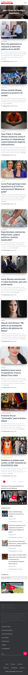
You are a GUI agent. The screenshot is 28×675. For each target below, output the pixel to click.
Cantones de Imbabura (7, 457)
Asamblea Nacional (6, 413)
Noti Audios (5, 637)
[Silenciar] (22, 503)
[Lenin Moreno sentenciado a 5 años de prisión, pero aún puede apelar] (14, 264)
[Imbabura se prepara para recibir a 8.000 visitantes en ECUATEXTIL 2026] (14, 445)
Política (3, 181)
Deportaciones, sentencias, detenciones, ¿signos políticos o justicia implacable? (18, 543)
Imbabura (3, 367)
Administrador (13, 521)
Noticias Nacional (7, 630)
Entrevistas (5, 641)
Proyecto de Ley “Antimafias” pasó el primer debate (13, 418)
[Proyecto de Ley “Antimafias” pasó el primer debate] (14, 401)
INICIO (7, 664)
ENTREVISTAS (14, 667)
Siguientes (20, 481)
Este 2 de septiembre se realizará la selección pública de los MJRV (11, 46)
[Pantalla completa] (25, 503)
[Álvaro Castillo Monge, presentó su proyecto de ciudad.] (14, 75)
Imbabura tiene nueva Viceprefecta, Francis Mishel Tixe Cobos (11, 373)
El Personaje (6, 648)
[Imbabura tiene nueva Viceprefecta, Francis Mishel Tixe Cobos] (14, 355)
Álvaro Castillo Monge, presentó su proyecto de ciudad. (12, 93)
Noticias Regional (7, 634)
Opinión (4, 645)
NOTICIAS (13, 664)
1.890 (14, 481)
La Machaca (4, 229)
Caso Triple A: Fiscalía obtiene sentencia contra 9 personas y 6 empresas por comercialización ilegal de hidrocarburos (13, 139)
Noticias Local (6, 626)
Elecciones (4, 41)
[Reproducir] (3, 503)
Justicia (3, 131)
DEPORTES (20, 664)
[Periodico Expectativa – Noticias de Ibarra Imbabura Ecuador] (7, 3)
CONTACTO (22, 667)
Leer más (3, 59)
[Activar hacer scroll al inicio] (25, 672)
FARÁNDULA (6, 667)
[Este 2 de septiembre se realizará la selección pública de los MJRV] (14, 30)
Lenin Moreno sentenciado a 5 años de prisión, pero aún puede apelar (14, 282)
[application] (14, 497)
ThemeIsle (20, 671)
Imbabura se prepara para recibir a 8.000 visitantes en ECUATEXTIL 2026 (13, 463)
